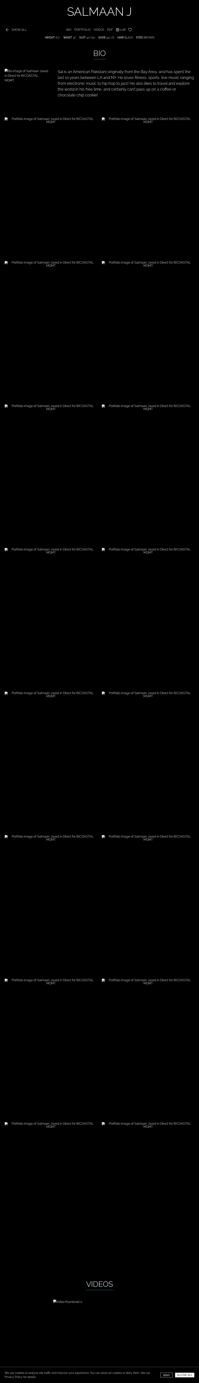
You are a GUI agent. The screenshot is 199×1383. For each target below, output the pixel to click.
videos (99, 29)
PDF (110, 29)
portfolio (82, 29)
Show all (16, 29)
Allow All (184, 1375)
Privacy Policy (14, 1377)
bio (68, 29)
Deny (166, 1375)
